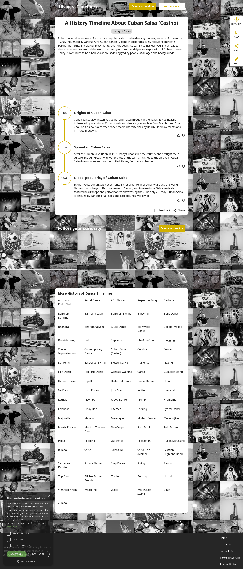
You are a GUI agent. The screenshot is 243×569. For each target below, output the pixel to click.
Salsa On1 (117, 450)
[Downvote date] (183, 135)
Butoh (88, 340)
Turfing (115, 476)
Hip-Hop (89, 381)
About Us (225, 544)
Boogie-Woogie (173, 327)
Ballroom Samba (121, 313)
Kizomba (89, 399)
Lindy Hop (90, 409)
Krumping (170, 399)
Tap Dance (64, 476)
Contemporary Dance (93, 351)
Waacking (90, 490)
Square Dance (93, 463)
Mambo (89, 418)
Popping (89, 441)
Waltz (114, 490)
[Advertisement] (121, 80)
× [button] (49, 496)
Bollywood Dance (144, 329)
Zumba (62, 503)
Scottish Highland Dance (174, 452)
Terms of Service (230, 558)
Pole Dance (171, 427)
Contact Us (226, 551)
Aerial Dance (92, 300)
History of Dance (121, 31)
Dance (168, 349)
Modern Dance (146, 418)
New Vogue (118, 427)
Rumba (62, 450)
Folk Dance (65, 372)
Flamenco (143, 362)
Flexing (168, 362)
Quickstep (117, 441)
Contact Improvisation (67, 351)
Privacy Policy (228, 564)
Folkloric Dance (93, 372)
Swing (141, 463)
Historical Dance (121, 381)
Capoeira (116, 340)
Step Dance (118, 463)
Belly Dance (171, 313)
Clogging (169, 340)
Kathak (62, 399)
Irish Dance (91, 390)
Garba (141, 372)
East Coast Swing (95, 362)
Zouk (167, 490)
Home (223, 538)
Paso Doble (144, 427)
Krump (141, 399)
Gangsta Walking (121, 372)
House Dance (145, 381)
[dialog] (28, 529)
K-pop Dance (119, 399)
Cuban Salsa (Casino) (119, 351)
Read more (12, 526)
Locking (142, 409)
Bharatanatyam (94, 327)
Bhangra (63, 327)
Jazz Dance (117, 390)
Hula (167, 381)
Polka (61, 441)
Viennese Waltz (67, 490)
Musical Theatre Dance (95, 429)
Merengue (117, 418)
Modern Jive (171, 418)
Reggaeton (144, 441)
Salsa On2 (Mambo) (143, 452)
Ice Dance (64, 390)
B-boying (143, 313)
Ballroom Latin (93, 313)
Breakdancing (66, 340)
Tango (168, 463)
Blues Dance (118, 327)
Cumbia (142, 349)
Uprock (168, 476)
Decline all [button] (39, 554)
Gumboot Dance (174, 372)
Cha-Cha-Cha (145, 340)
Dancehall (64, 362)
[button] (28, 561)
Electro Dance (119, 362)
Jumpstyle (170, 390)
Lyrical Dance (172, 409)
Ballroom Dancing (64, 315)
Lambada (63, 409)
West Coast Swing (144, 491)
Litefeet (116, 409)
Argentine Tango (147, 300)
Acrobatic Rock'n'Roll (65, 302)
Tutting (142, 476)
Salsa (87, 450)
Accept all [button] (16, 554)
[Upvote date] (178, 135)
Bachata (169, 300)
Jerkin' (141, 390)
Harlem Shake (67, 381)
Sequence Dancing (64, 465)
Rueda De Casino (174, 441)
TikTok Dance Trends (93, 478)
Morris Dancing (67, 427)
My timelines (172, 6)
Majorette (64, 418)
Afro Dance (118, 300)
